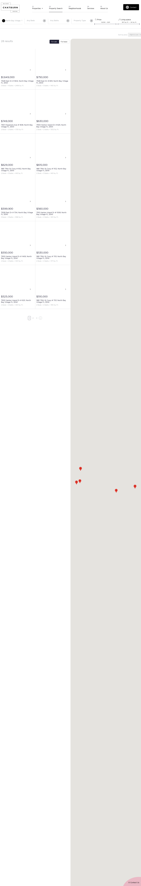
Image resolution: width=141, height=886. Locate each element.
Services (90, 8)
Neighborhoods (75, 8)
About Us (104, 8)
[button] (116, 491)
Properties (36, 8)
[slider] (94, 24)
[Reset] (22, 20)
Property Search (55, 8)
